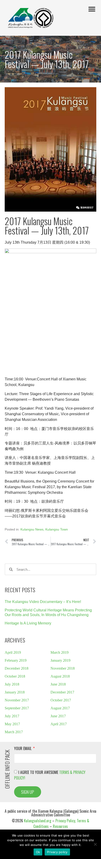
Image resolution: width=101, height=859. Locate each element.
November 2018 (62, 668)
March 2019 (59, 652)
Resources (60, 826)
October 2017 (60, 700)
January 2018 (15, 692)
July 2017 (12, 716)
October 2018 (15, 676)
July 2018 (12, 684)
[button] (91, 9)
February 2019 (16, 660)
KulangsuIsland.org (37, 820)
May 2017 (12, 724)
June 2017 (58, 716)
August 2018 (60, 676)
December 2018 (16, 668)
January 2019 (60, 660)
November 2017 (17, 700)
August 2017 (60, 708)
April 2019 (13, 652)
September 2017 (17, 708)
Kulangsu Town (56, 529)
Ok (38, 852)
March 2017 (14, 732)
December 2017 (62, 692)
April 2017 (58, 724)
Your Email (23, 749)
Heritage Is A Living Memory (28, 623)
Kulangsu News (31, 529)
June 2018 (58, 684)
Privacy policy (57, 852)
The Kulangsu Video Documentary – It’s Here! (43, 602)
